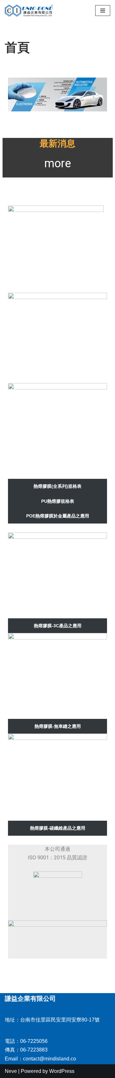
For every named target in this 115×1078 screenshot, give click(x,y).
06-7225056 (34, 1041)
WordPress (61, 1071)
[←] (29, 10)
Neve (11, 1071)
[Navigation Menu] (102, 10)
